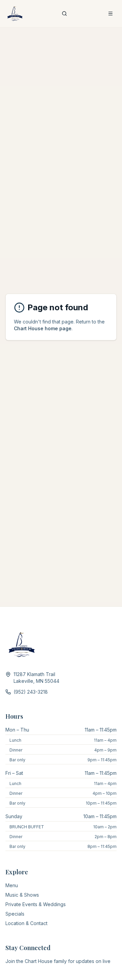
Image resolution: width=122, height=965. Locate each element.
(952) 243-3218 (31, 692)
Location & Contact (26, 923)
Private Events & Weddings (35, 904)
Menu (11, 885)
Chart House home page (43, 328)
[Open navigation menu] (110, 13)
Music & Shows (22, 895)
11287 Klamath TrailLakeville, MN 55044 (36, 677)
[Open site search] (64, 13)
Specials (14, 914)
